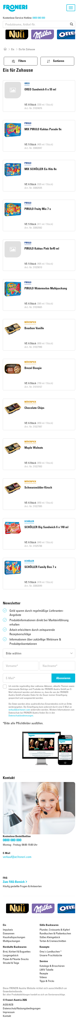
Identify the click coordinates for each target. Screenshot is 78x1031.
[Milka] (42, 34)
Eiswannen (8, 933)
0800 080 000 (39, 17)
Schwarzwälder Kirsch (38, 487)
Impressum (9, 1012)
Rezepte (44, 973)
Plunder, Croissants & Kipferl (55, 929)
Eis (12, 49)
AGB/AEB (8, 1004)
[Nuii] (16, 34)
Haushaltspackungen (14, 937)
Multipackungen (11, 940)
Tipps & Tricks (47, 980)
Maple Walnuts (33, 447)
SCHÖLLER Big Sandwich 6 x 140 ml (46, 527)
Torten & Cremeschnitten (53, 940)
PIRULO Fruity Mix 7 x (37, 209)
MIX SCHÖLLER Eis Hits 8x (40, 169)
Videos (43, 977)
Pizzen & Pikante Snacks (16, 959)
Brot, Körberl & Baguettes (16, 951)
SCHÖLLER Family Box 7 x (40, 567)
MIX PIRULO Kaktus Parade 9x (43, 129)
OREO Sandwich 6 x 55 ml (40, 89)
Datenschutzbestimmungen (21, 715)
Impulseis (8, 929)
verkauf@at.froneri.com (19, 709)
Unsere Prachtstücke (51, 955)
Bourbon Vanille (34, 328)
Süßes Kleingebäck (50, 937)
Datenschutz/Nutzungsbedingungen (22, 1008)
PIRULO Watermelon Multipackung (45, 288)
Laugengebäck (10, 955)
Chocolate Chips (34, 408)
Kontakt (7, 1015)
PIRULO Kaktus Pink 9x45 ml (41, 248)
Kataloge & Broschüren (52, 965)
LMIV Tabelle (46, 969)
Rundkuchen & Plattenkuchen (55, 933)
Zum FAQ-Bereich (14, 882)
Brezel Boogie (33, 368)
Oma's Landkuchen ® (51, 951)
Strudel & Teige (11, 962)
